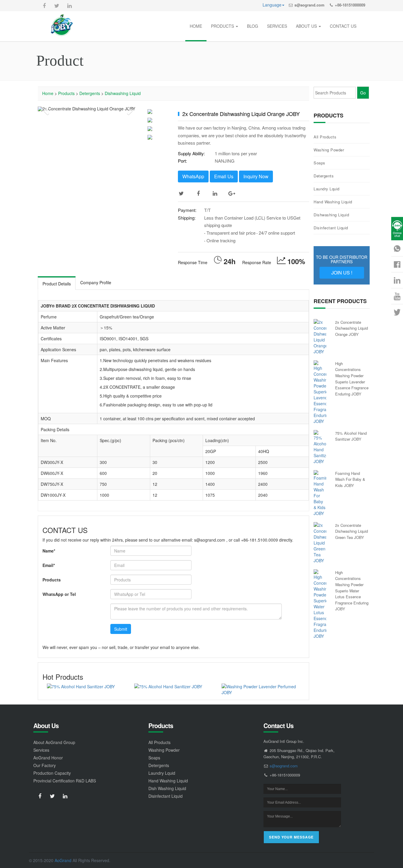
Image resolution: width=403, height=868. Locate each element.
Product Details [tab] (56, 284)
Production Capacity (52, 773)
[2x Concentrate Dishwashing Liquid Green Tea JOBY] (320, 542)
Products (66, 93)
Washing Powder (329, 150)
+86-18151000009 (350, 5)
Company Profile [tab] (95, 282)
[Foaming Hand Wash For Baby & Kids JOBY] (320, 493)
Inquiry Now (255, 176)
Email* (48, 565)
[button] (45, 109)
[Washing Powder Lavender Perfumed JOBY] (261, 689)
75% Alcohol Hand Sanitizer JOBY (351, 436)
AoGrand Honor (48, 758)
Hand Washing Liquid (333, 202)
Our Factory (44, 765)
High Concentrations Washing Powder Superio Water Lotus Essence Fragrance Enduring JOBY (351, 591)
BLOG (252, 26)
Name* (48, 551)
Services (41, 750)
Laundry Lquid (327, 189)
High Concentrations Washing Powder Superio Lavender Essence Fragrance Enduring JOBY (351, 379)
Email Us (223, 176)
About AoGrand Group (54, 742)
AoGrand (63, 860)
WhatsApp (193, 176)
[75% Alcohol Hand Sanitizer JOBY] (86, 686)
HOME (196, 26)
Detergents (89, 93)
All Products (325, 137)
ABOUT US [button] (307, 26)
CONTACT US (343, 26)
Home (47, 93)
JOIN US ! (341, 272)
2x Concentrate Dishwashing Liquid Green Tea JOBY (351, 531)
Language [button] (272, 5)
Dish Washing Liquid (167, 788)
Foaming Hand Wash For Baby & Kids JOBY (350, 479)
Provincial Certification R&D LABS (64, 781)
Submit (120, 629)
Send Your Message (291, 837)
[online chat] (397, 228)
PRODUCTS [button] (223, 26)
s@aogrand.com (309, 5)
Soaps (319, 163)
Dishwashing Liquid (123, 93)
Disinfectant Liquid (331, 228)
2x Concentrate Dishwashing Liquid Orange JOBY (351, 328)
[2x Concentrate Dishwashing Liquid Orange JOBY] (320, 336)
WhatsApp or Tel (59, 594)
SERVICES (277, 26)
